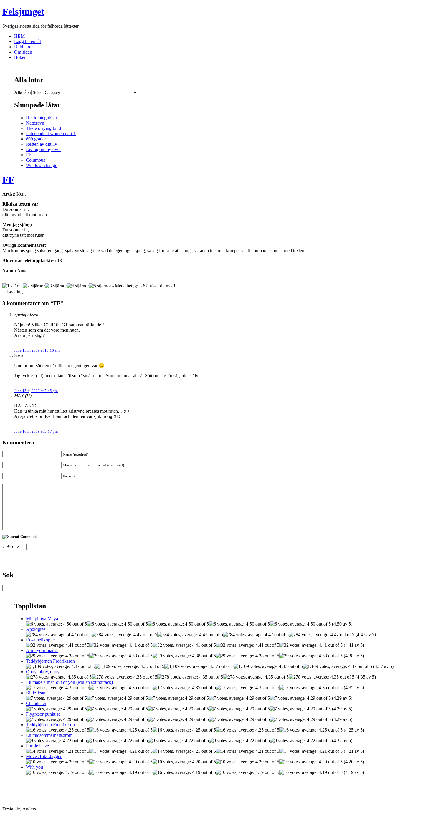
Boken (20, 57)
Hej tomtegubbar (41, 117)
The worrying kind (43, 128)
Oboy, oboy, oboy (43, 671)
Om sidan (23, 51)
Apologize (35, 629)
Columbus (35, 160)
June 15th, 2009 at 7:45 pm (36, 390)
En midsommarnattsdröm (49, 735)
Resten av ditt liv (41, 144)
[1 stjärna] (12, 286)
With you (34, 767)
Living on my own (43, 149)
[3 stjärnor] (56, 286)
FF (28, 154)
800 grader (36, 138)
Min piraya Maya (42, 618)
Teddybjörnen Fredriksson (50, 661)
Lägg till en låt (27, 41)
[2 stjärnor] (34, 286)
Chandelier (36, 703)
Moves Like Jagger (44, 756)
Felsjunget (23, 11)
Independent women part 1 (51, 133)
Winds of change (41, 165)
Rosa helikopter (40, 639)
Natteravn (35, 122)
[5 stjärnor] (100, 286)
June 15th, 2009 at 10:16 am (37, 350)
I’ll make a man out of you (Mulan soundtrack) (69, 682)
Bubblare (22, 46)
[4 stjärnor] (78, 286)
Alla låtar (22, 92)
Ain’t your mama (42, 650)
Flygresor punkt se (43, 714)
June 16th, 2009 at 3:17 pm (36, 431)
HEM (19, 36)
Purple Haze (37, 745)
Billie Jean (35, 692)
